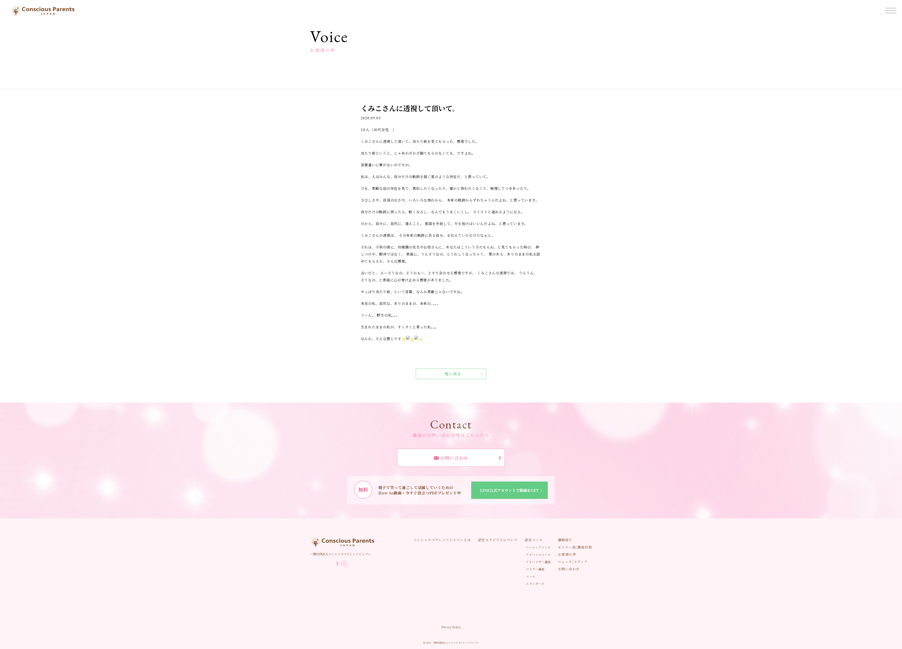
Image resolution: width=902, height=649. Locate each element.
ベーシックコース (538, 547)
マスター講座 (535, 569)
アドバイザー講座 (538, 562)
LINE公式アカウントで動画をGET (509, 490)
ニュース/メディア (573, 561)
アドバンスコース (538, 554)
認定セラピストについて (498, 539)
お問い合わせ (453, 458)
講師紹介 (565, 539)
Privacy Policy (451, 627)
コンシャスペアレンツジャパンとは (442, 539)
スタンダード (535, 584)
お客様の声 (567, 554)
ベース (530, 576)
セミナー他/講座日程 (575, 547)
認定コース (534, 539)
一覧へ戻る (451, 374)
